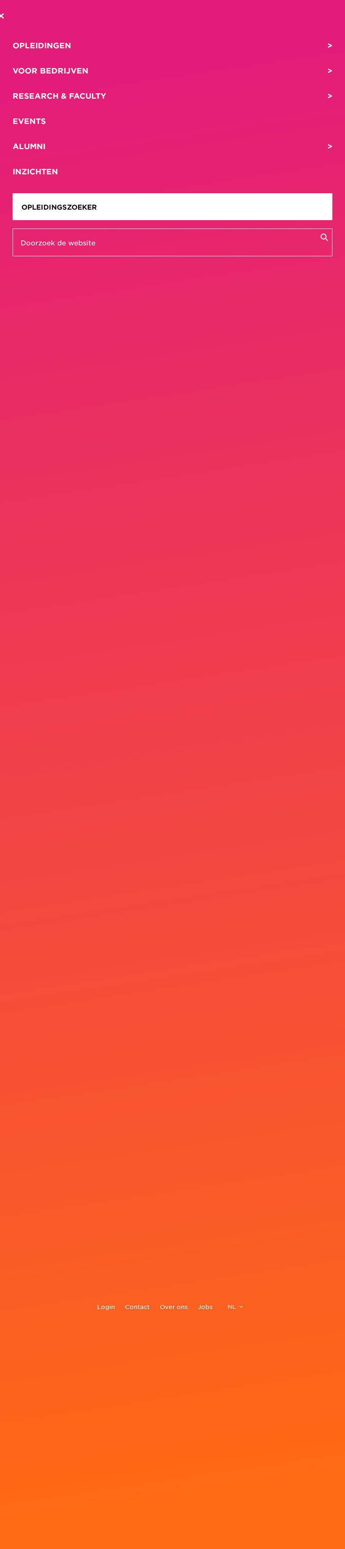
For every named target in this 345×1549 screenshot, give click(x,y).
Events (29, 121)
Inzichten (35, 171)
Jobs (205, 1306)
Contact (137, 1306)
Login (106, 1306)
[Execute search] (324, 237)
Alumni (29, 146)
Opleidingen (42, 45)
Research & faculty (59, 95)
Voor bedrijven (50, 70)
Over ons (174, 1306)
